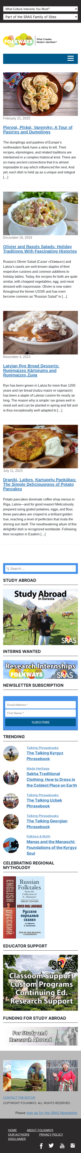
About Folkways (40, 1130)
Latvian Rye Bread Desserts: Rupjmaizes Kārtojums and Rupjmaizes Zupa (31, 370)
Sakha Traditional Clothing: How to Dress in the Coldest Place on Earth (52, 779)
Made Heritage (38, 769)
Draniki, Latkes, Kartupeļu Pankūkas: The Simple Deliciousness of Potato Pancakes (39, 484)
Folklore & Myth (38, 836)
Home (12, 1130)
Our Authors (18, 1134)
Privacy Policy (51, 1134)
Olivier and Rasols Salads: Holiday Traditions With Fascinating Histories (40, 248)
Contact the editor (19, 1097)
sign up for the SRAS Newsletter (52, 1113)
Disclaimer (17, 1139)
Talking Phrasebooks (43, 748)
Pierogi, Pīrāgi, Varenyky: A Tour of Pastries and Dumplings (37, 129)
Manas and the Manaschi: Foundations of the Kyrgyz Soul (52, 847)
